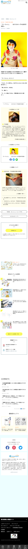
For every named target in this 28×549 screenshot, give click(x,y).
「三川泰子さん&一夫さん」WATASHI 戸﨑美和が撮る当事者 (14, 203)
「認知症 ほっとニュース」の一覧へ (14, 211)
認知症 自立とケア (16, 262)
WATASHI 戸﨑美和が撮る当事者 (7, 22)
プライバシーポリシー (6, 527)
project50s (3, 427)
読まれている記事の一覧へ (13, 334)
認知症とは (13, 230)
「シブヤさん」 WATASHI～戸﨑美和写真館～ (14, 104)
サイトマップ (15, 523)
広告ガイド (9, 531)
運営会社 (3, 531)
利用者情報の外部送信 (17, 527)
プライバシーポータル (15, 525)
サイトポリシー (4, 525)
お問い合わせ (17, 531)
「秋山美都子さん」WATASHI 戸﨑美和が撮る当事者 (14, 198)
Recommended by (17, 408)
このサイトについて (14, 472)
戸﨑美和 (6, 124)
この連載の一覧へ (20, 193)
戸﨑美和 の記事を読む (20, 139)
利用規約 (3, 529)
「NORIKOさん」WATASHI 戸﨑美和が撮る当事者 (14, 201)
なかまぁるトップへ (14, 216)
